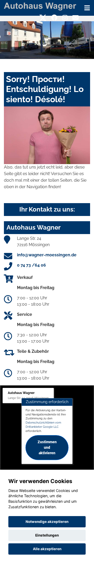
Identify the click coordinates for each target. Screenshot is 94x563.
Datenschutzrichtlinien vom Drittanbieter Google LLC (43, 425)
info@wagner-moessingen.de (47, 254)
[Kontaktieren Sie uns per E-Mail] (75, 17)
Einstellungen (47, 535)
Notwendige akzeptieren (47, 521)
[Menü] (87, 7)
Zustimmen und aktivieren (47, 447)
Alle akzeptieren (47, 549)
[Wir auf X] (42, 17)
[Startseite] (40, 6)
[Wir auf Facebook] (54, 17)
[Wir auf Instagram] (65, 17)
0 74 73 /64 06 (31, 265)
